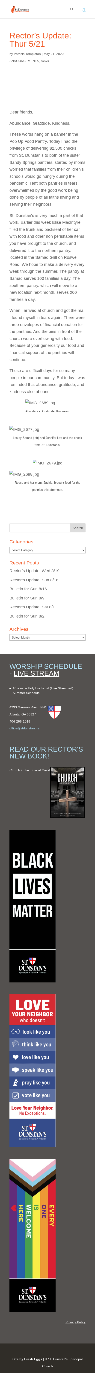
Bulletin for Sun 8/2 (27, 616)
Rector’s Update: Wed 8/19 (34, 571)
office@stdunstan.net (24, 728)
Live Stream (36, 673)
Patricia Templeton (27, 54)
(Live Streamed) (61, 688)
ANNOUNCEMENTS (24, 61)
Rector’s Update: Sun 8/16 (33, 580)
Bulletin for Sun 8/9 (27, 598)
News (45, 61)
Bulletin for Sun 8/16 (28, 589)
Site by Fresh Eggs (27, 1359)
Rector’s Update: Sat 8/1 (32, 607)
